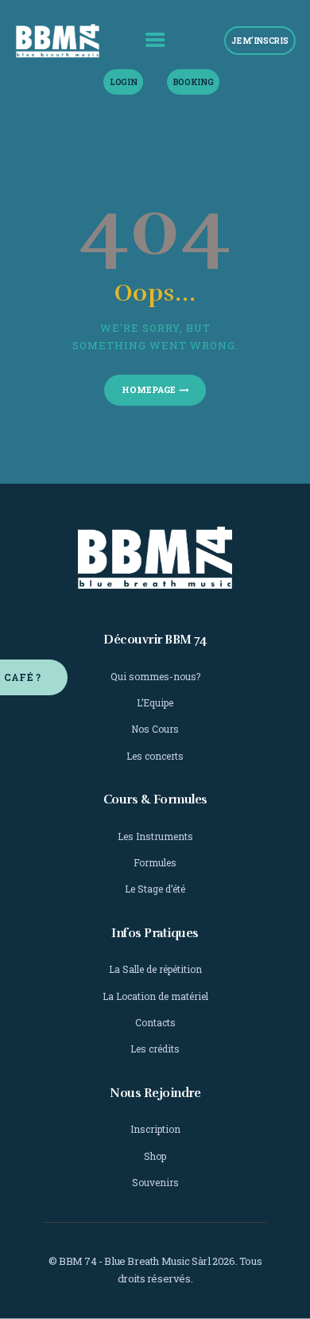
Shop (155, 1156)
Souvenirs (155, 1182)
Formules (155, 862)
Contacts (155, 1022)
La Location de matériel (155, 996)
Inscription (155, 1129)
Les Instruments (155, 836)
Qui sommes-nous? (155, 676)
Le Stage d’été (155, 888)
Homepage (149, 389)
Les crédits (155, 1048)
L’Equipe (155, 702)
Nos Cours (155, 728)
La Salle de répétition (155, 969)
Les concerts (155, 755)
